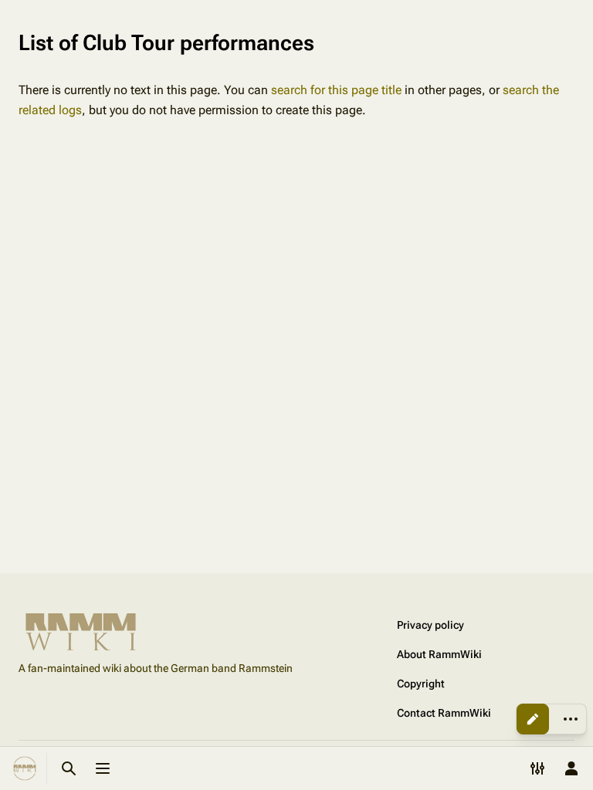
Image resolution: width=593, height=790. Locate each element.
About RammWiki (439, 654)
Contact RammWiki (444, 713)
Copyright (421, 683)
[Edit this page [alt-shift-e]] (533, 719)
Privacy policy (430, 625)
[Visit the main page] (24, 768)
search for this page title (336, 90)
